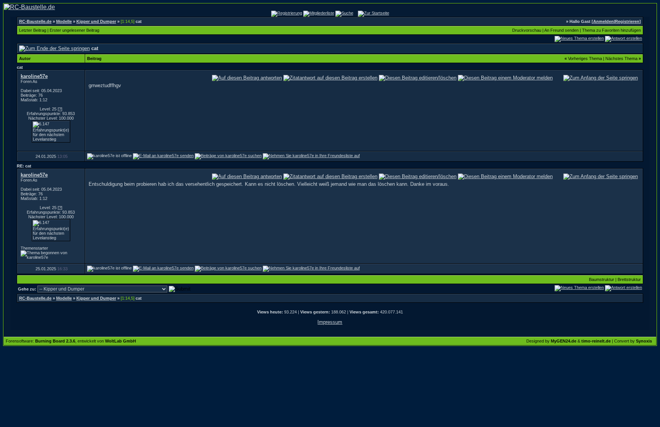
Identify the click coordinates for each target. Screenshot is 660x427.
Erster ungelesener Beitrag (74, 30)
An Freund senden (561, 30)
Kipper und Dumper (96, 21)
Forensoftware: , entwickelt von (71, 341)
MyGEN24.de (563, 341)
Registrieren (627, 21)
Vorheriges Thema (585, 58)
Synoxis (644, 341)
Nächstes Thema (621, 58)
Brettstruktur (629, 279)
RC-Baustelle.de (35, 21)
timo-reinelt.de (596, 341)
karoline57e (34, 76)
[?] (60, 109)
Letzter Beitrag (32, 30)
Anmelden (603, 21)
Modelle (64, 21)
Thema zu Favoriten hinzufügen (611, 30)
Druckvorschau (526, 30)
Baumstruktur (601, 279)
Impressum (329, 322)
